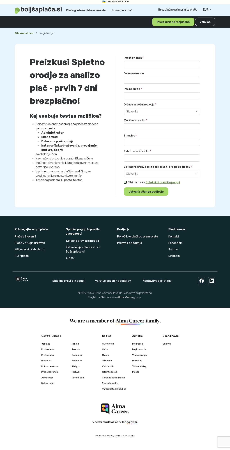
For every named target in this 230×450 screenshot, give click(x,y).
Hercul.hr (137, 360)
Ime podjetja (132, 88)
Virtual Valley (139, 366)
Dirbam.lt (107, 360)
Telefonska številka (136, 151)
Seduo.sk (77, 360)
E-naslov (129, 135)
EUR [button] (206, 9)
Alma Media (125, 297)
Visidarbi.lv (108, 366)
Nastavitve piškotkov (156, 280)
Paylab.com (78, 377)
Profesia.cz (47, 355)
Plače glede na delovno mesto (86, 10)
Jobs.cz (45, 343)
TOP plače (22, 256)
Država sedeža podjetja (139, 104)
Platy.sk (76, 371)
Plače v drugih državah (30, 243)
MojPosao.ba (139, 349)
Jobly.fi (167, 343)
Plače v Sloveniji (25, 236)
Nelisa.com (47, 383)
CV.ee (105, 355)
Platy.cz (76, 366)
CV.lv (105, 349)
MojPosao (137, 343)
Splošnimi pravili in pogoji (163, 182)
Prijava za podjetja (129, 243)
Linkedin (174, 256)
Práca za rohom (49, 366)
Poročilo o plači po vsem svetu (137, 236)
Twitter (173, 249)
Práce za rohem (50, 371)
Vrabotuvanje (139, 355)
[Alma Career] (115, 409)
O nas (70, 258)
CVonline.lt (108, 343)
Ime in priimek (133, 57)
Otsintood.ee (109, 371)
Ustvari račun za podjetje (146, 191)
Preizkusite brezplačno (173, 22)
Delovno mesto (134, 73)
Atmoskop (47, 377)
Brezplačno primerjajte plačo (177, 9)
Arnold (75, 343)
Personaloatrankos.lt (113, 377)
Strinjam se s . (154, 182)
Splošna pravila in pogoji (82, 240)
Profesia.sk (47, 349)
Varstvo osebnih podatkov (113, 280)
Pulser (135, 371)
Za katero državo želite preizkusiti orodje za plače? (157, 166)
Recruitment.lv (110, 383)
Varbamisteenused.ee (114, 388)
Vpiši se (205, 22)
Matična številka (134, 120)
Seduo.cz (77, 355)
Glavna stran (24, 33)
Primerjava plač (122, 10)
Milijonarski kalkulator (30, 249)
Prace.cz (46, 360)
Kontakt (173, 236)
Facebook (175, 243)
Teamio (76, 349)
